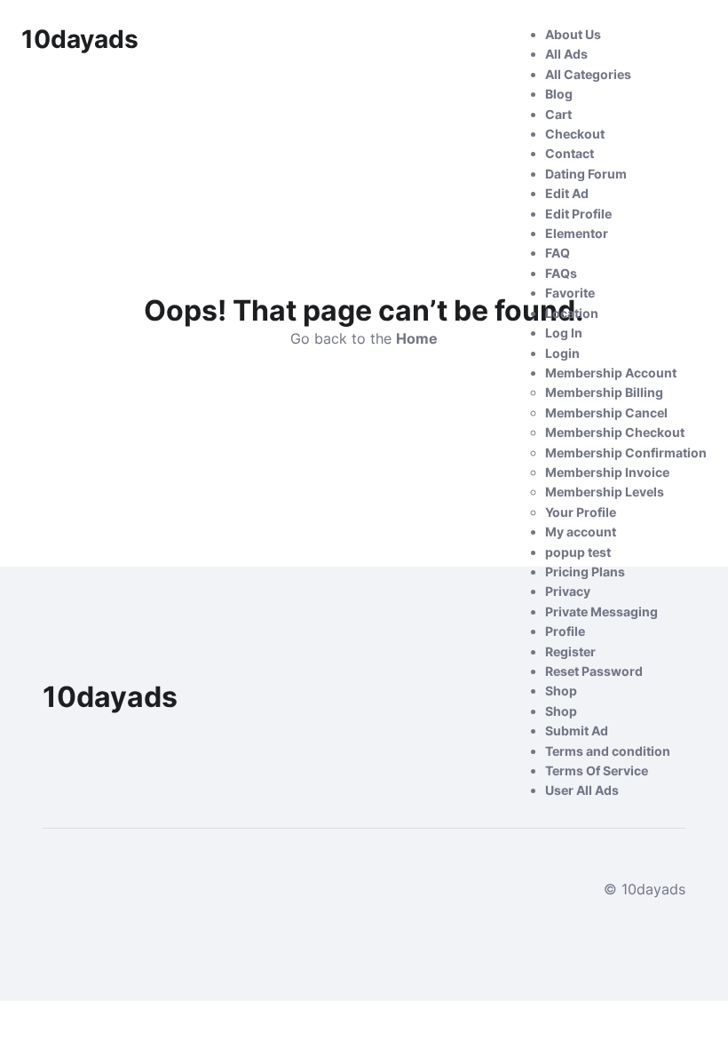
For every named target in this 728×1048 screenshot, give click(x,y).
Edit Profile (578, 213)
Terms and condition (607, 750)
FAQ (557, 252)
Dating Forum (586, 173)
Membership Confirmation (626, 452)
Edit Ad (567, 193)
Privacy (567, 591)
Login (562, 353)
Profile (565, 631)
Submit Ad (576, 730)
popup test (578, 552)
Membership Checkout (614, 432)
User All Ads (582, 790)
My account (580, 531)
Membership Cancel (606, 412)
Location (571, 313)
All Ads (566, 53)
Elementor (576, 233)
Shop (561, 690)
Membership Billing (604, 392)
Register (570, 651)
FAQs (561, 273)
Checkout (575, 133)
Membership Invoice (607, 472)
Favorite (570, 292)
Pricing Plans (585, 571)
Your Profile (580, 512)
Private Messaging (601, 611)
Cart (558, 114)
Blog (559, 93)
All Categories (588, 74)
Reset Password (594, 671)
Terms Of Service (596, 770)
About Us (573, 34)
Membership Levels (604, 491)
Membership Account (611, 372)
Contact (569, 153)
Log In (563, 332)
